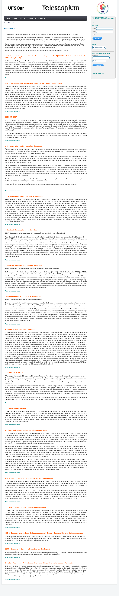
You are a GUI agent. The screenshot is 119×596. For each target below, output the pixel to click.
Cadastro (32, 18)
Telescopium (11, 22)
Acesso (22, 18)
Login (94, 28)
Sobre (14, 18)
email (48, 50)
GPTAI (66, 50)
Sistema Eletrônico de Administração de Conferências (103, 18)
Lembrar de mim (99, 35)
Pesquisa (41, 18)
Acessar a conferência (12, 78)
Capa (8, 18)
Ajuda (94, 22)
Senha (94, 31)
